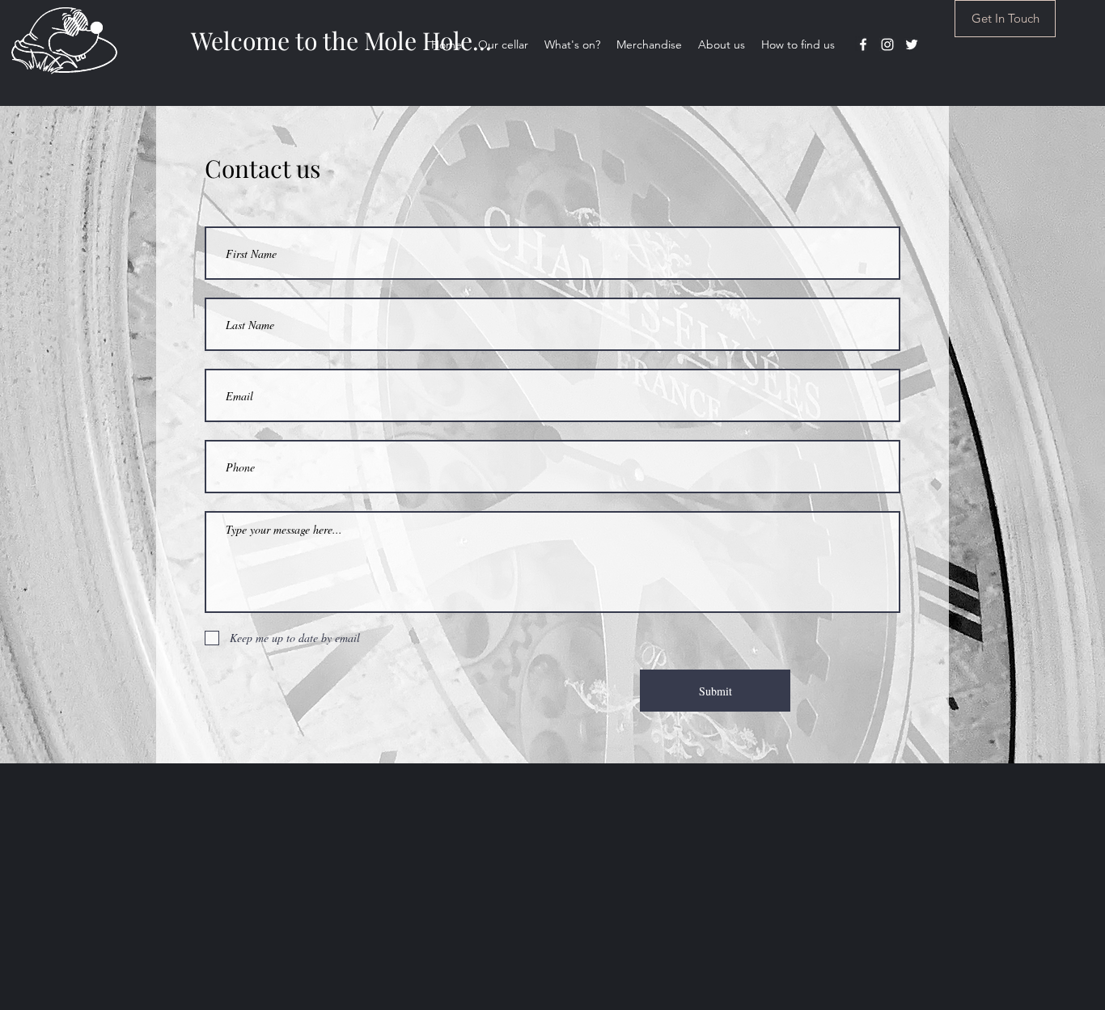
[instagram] (887, 44)
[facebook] (863, 44)
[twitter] (912, 44)
